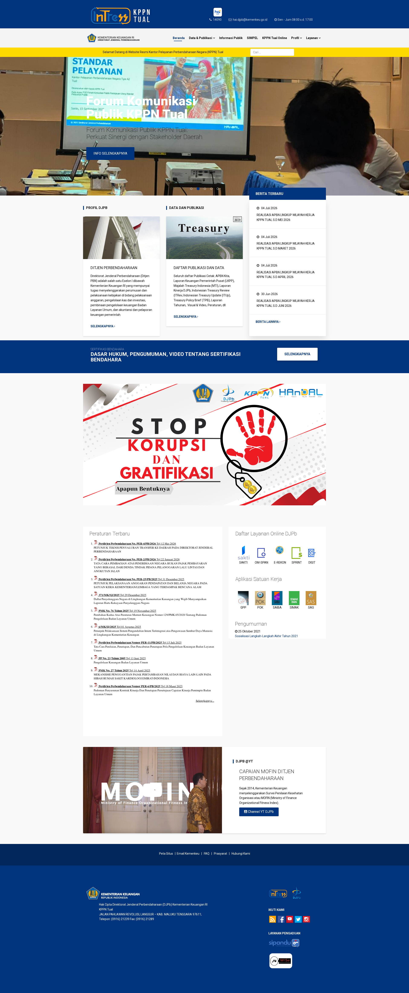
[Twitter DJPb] (298, 919)
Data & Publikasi (200, 38)
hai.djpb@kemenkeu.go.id (250, 19)
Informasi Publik (231, 38)
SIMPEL (252, 38)
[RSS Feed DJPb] (272, 919)
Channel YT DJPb (260, 812)
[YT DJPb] (289, 919)
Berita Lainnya (267, 321)
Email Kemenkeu (188, 853)
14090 (217, 19)
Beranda (179, 38)
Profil (295, 38)
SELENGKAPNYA (297, 354)
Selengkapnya (102, 326)
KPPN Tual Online (274, 38)
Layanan (312, 38)
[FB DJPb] (281, 919)
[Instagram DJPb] (306, 919)
